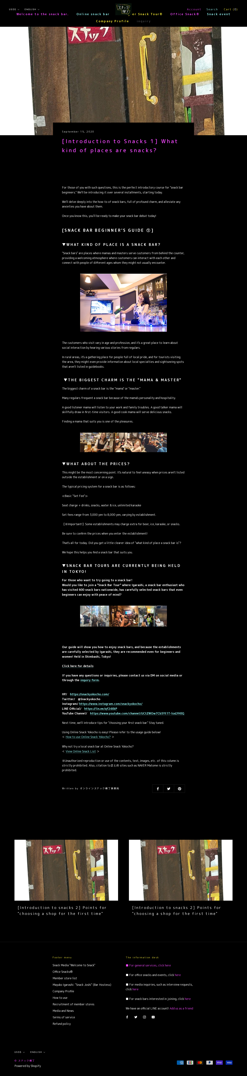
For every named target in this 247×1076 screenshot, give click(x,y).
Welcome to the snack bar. (42, 14)
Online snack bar (93, 14)
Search (212, 9)
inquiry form (89, 680)
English (31, 9)
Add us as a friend (181, 1008)
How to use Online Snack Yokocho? (88, 737)
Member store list (65, 978)
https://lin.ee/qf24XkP (100, 709)
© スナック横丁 (24, 1060)
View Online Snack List (81, 751)
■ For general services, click (145, 965)
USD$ (12, 9)
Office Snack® (184, 14)
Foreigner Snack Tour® (140, 14)
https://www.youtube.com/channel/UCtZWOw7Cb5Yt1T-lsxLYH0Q (137, 713)
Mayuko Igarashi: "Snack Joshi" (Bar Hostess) (82, 985)
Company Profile (112, 21)
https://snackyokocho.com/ (89, 694)
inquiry (144, 21)
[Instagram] (144, 1016)
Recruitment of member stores (73, 1004)
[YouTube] (153, 1016)
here (167, 965)
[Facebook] (127, 1016)
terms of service (64, 1017)
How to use (60, 998)
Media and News (63, 1011)
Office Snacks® (63, 972)
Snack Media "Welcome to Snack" (74, 965)
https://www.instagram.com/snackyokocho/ (110, 704)
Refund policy (62, 1024)
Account (194, 9)
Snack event (219, 14)
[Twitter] (135, 1016)
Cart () (231, 9)
